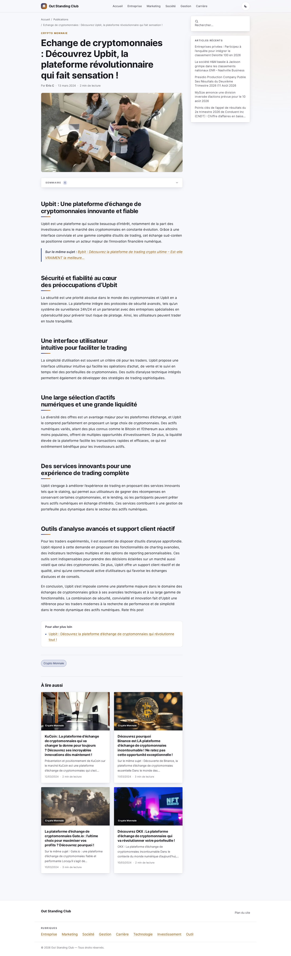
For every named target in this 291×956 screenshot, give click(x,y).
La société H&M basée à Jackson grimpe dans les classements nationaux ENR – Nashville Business (219, 66)
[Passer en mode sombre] (245, 6)
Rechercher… (204, 25)
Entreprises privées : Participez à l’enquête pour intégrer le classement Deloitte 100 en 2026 (218, 51)
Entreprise (134, 6)
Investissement (169, 934)
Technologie (143, 934)
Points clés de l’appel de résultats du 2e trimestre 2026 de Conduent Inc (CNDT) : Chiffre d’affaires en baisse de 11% (220, 112)
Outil (189, 934)
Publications (60, 19)
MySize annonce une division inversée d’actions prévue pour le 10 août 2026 (220, 97)
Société (170, 6)
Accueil (118, 6)
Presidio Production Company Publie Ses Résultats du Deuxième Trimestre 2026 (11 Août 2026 (220, 81)
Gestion (186, 6)
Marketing (154, 6)
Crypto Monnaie (54, 33)
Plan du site (242, 912)
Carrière (201, 6)
